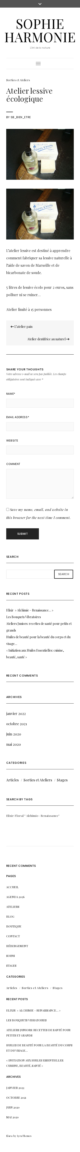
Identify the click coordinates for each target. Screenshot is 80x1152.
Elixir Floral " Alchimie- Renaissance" (33, 816)
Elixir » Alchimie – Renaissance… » (29, 610)
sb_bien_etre (21, 117)
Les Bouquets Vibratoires (23, 617)
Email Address (17, 417)
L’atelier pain (23, 326)
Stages (62, 780)
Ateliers (12, 906)
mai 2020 (13, 744)
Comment (13, 464)
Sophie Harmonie (40, 29)
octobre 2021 (16, 723)
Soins (10, 956)
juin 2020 (13, 734)
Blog (10, 916)
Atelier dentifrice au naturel (46, 339)
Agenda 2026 (15, 897)
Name (10, 394)
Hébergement (17, 946)
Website (12, 440)
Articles (12, 780)
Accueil (12, 887)
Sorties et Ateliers (18, 80)
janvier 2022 (16, 713)
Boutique (13, 926)
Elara (9, 1136)
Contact (13, 936)
